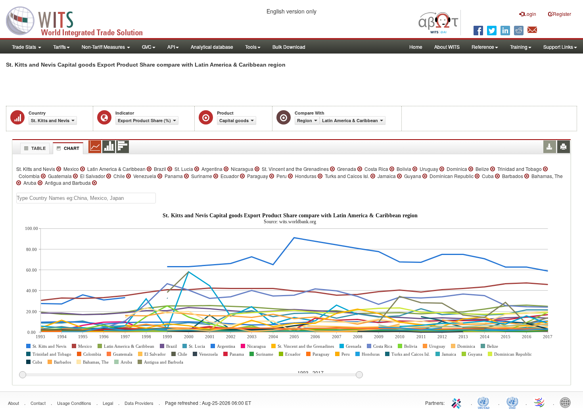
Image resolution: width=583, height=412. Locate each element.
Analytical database (212, 46)
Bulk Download (288, 46)
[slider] (190, 375)
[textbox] (86, 198)
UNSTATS (512, 402)
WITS (79, 20)
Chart (71, 148)
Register (562, 13)
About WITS (447, 46)
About (13, 403)
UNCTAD (485, 402)
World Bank (567, 402)
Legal (108, 403)
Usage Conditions (74, 403)
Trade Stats (24, 46)
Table (38, 148)
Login (530, 13)
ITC (458, 402)
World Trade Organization (540, 402)
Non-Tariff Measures (104, 46)
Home (415, 46)
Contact (38, 403)
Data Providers (139, 403)
